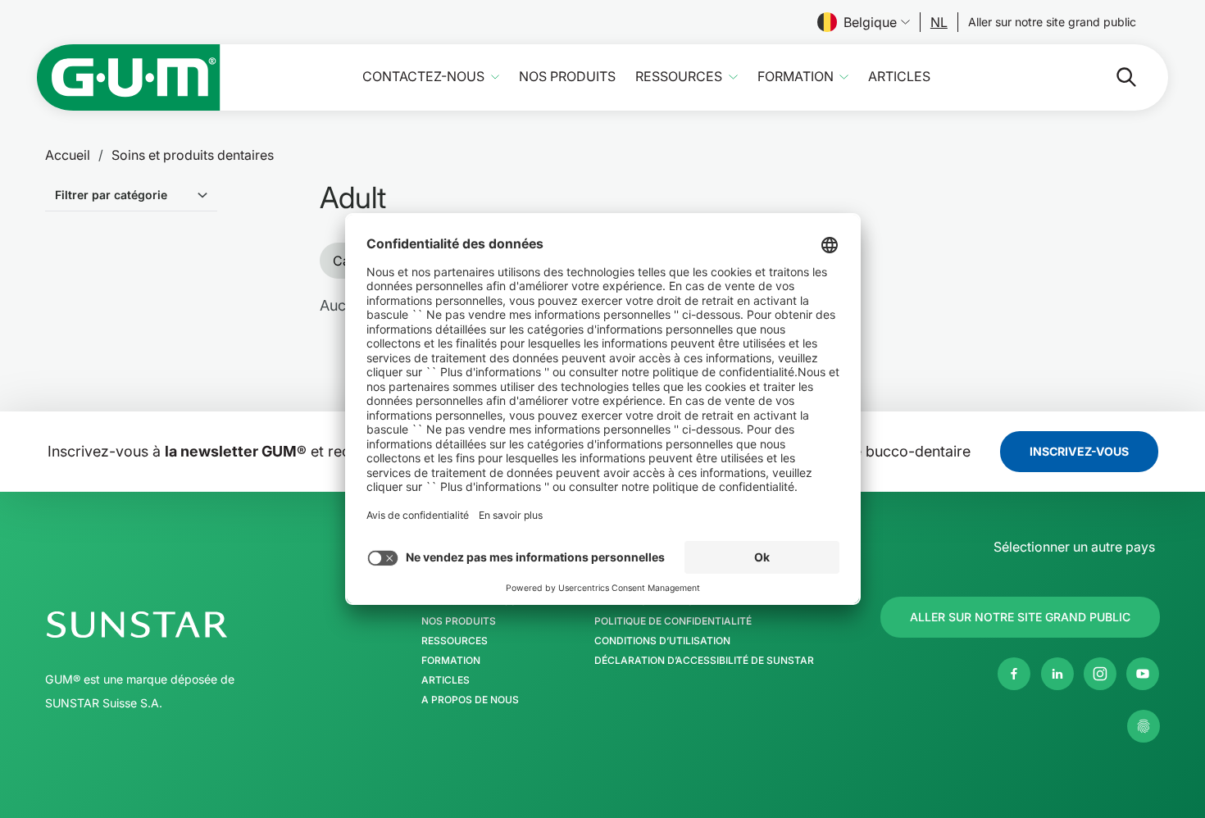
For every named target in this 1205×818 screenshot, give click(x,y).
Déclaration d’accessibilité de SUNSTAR (704, 661)
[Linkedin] (1057, 673)
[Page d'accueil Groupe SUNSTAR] (187, 624)
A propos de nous (470, 700)
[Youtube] (1142, 673)
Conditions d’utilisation (662, 641)
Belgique (870, 22)
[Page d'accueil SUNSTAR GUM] (129, 77)
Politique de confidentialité (673, 621)
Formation (795, 76)
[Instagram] (1100, 673)
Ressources (678, 76)
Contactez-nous (423, 76)
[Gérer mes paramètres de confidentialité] (1143, 726)
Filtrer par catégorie (111, 195)
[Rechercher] (1113, 77)
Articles (899, 76)
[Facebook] (1014, 673)
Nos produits (567, 76)
